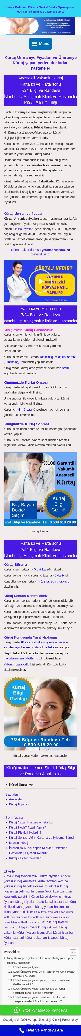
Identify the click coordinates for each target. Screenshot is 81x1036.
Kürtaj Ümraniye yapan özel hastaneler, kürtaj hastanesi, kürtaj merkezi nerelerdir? (39, 990)
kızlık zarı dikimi (63, 912)
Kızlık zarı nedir (30, 922)
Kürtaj (35, 896)
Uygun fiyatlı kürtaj (32, 927)
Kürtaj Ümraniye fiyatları (26, 967)
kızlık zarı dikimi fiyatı (45, 917)
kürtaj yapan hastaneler (52, 907)
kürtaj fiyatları (24, 229)
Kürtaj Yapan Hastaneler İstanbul (31, 822)
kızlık (37, 912)
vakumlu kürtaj (57, 927)
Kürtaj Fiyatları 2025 (29, 902)
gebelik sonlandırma (29, 891)
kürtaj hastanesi (56, 902)
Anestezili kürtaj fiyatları (40, 881)
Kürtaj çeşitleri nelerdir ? (25, 858)
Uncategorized (11, 927)
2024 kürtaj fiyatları (17, 876)
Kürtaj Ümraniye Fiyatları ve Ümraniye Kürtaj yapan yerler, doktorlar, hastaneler (40, 960)
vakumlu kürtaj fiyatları (20, 932)
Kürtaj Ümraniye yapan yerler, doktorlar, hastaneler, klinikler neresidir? (42, 982)
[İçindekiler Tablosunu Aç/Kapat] (71, 952)
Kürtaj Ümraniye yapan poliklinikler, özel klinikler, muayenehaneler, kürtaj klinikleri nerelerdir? (40, 999)
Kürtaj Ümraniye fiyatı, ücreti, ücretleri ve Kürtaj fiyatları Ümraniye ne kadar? (44, 973)
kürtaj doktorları (51, 896)
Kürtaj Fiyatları (19, 804)
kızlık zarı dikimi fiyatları (17, 917)
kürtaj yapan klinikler (18, 912)
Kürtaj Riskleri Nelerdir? (25, 832)
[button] (40, 281)
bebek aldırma (33, 886)
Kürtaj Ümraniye (20, 784)
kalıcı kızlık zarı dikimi (17, 896)
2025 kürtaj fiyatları (45, 876)
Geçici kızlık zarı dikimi (58, 891)
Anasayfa (15, 799)
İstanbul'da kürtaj (49, 932)
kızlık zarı (47, 912)
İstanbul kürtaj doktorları (29, 938)
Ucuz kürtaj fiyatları (54, 922)
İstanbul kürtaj (18, 843)
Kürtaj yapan (25, 907)
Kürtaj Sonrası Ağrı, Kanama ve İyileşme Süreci (41, 837)
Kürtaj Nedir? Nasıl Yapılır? (27, 827)
